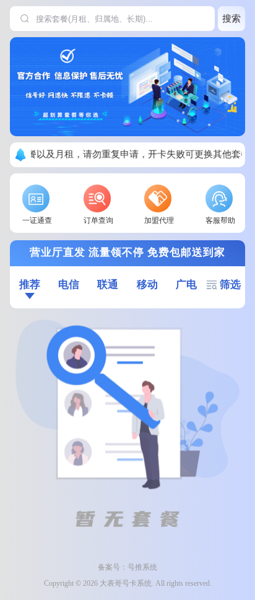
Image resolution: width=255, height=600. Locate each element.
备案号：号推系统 (127, 567)
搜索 (231, 18)
